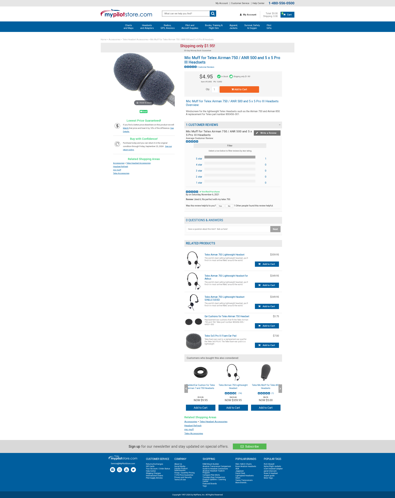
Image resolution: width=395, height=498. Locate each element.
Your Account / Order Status (158, 469)
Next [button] (280, 388)
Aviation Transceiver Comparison (217, 466)
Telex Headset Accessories (135, 39)
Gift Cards (150, 466)
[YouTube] (126, 469)
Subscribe (251, 446)
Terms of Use (180, 480)
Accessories (114, 39)
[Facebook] (112, 469)
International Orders (154, 476)
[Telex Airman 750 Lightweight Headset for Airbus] (193, 281)
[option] (200, 388)
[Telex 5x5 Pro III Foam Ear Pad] (193, 341)
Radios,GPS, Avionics (168, 26)
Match (126, 128)
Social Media (179, 466)
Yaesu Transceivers (244, 480)
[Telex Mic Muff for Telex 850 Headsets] (266, 372)
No (229, 206)
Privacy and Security (183, 477)
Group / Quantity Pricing (184, 473)
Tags (205, 486)
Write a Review (268, 133)
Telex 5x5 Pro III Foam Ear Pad (220, 335)
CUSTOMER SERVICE (157, 459)
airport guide (269, 476)
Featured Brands (210, 484)
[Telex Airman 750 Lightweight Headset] (193, 259)
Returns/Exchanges (154, 464)
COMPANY (180, 459)
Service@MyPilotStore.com (123, 463)
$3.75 (276, 316)
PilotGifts (269, 26)
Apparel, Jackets (233, 26)
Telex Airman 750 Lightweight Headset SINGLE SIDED (224, 298)
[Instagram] (119, 469)
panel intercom (270, 471)
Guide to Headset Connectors (215, 469)
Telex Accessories (121, 173)
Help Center (258, 3)
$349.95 (274, 275)
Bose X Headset (271, 473)
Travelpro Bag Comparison (214, 477)
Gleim (237, 478)
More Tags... (269, 478)
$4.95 (206, 76)
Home (104, 39)
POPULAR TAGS (272, 459)
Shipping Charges (153, 473)
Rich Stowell (269, 464)
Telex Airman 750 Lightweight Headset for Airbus (226, 277)
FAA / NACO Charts (243, 464)
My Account (222, 3)
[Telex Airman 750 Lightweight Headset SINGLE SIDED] (193, 302)
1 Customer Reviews (205, 67)
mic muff (117, 170)
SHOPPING (209, 459)
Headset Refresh (120, 166)
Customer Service (240, 3)
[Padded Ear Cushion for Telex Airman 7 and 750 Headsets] (200, 372)
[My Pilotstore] (123, 457)
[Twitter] (133, 469)
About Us (178, 464)
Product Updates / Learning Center (214, 480)
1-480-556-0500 (281, 3)
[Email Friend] (144, 112)
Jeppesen (239, 471)
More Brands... (241, 482)
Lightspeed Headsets (244, 476)
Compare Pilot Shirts (211, 475)
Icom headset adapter (273, 469)
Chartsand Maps (128, 26)
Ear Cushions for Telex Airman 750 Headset (227, 316)
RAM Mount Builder (211, 464)
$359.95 (274, 254)
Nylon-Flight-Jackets (272, 466)
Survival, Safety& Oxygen (252, 26)
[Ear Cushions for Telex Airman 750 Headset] (193, 321)
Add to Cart (240, 89)
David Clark (240, 473)
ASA (237, 469)
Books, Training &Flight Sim (214, 26)
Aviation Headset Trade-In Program (214, 472)
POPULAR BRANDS (245, 459)
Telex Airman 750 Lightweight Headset (224, 254)
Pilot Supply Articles (154, 478)
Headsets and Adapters (147, 26)
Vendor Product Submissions (181, 469)
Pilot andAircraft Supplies (189, 26)
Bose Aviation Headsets (245, 466)
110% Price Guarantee (183, 475)
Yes (220, 206)
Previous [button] (186, 388)
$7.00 (276, 335)
